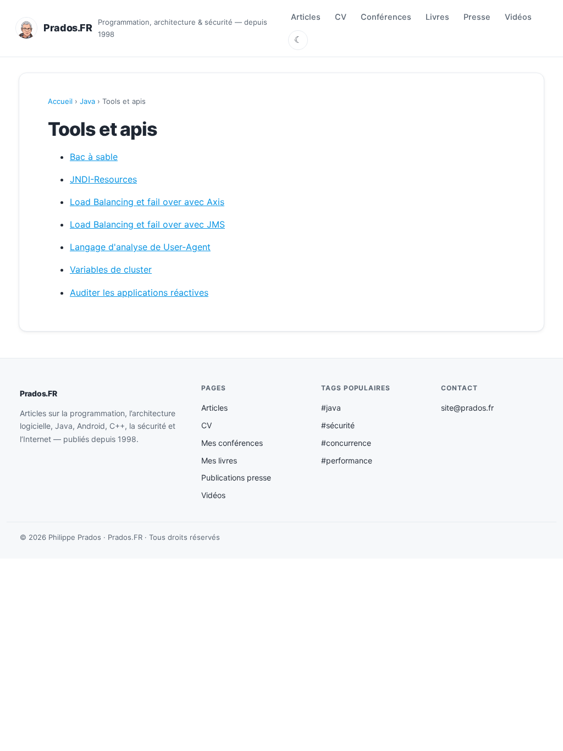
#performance (346, 460)
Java (87, 101)
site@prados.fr (467, 407)
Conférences (386, 17)
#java (331, 407)
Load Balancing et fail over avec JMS (147, 224)
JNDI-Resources (103, 179)
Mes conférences (232, 443)
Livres (437, 17)
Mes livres (219, 460)
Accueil (60, 101)
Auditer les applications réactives (139, 292)
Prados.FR (38, 393)
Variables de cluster (111, 269)
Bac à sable (94, 156)
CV (340, 17)
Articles (306, 17)
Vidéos (518, 17)
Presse (476, 17)
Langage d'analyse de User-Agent (140, 246)
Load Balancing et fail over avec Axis (147, 201)
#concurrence (346, 443)
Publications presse (236, 477)
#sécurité (338, 425)
